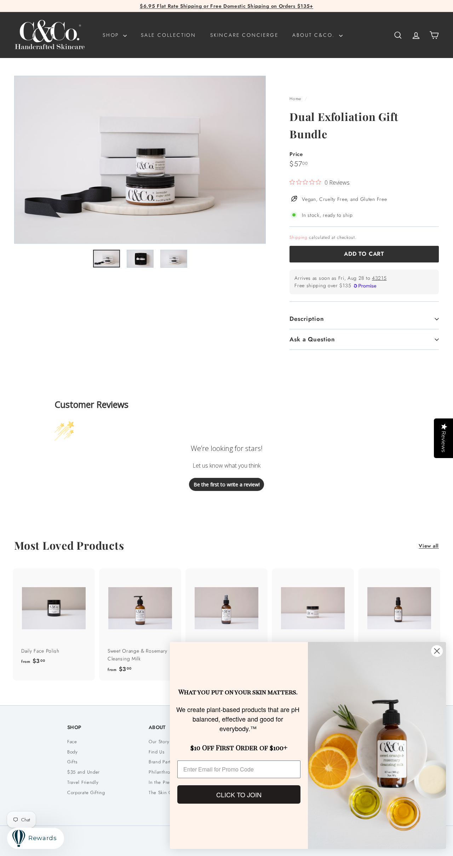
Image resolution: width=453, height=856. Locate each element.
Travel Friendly (83, 782)
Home (296, 99)
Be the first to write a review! (227, 484)
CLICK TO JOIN (239, 794)
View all (429, 545)
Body (72, 751)
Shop (112, 35)
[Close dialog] (437, 651)
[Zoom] (140, 159)
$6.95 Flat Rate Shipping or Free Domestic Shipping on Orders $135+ (226, 6)
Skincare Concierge (244, 35)
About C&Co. (314, 35)
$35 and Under (83, 772)
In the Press (161, 782)
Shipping (298, 237)
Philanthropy (162, 772)
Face (72, 741)
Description (306, 318)
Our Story (159, 741)
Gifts (72, 761)
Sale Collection (168, 35)
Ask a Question (312, 339)
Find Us (157, 751)
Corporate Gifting (86, 792)
